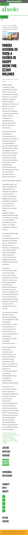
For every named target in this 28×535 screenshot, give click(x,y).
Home (4, 25)
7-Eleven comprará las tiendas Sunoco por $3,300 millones (9, 440)
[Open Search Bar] (2, 20)
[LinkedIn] (3, 500)
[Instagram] (3, 503)
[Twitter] (3, 496)
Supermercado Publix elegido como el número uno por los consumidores (10, 435)
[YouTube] (3, 507)
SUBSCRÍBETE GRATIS (5, 462)
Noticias (9, 25)
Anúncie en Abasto (10, 1)
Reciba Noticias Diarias (17, 1)
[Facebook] (3, 510)
